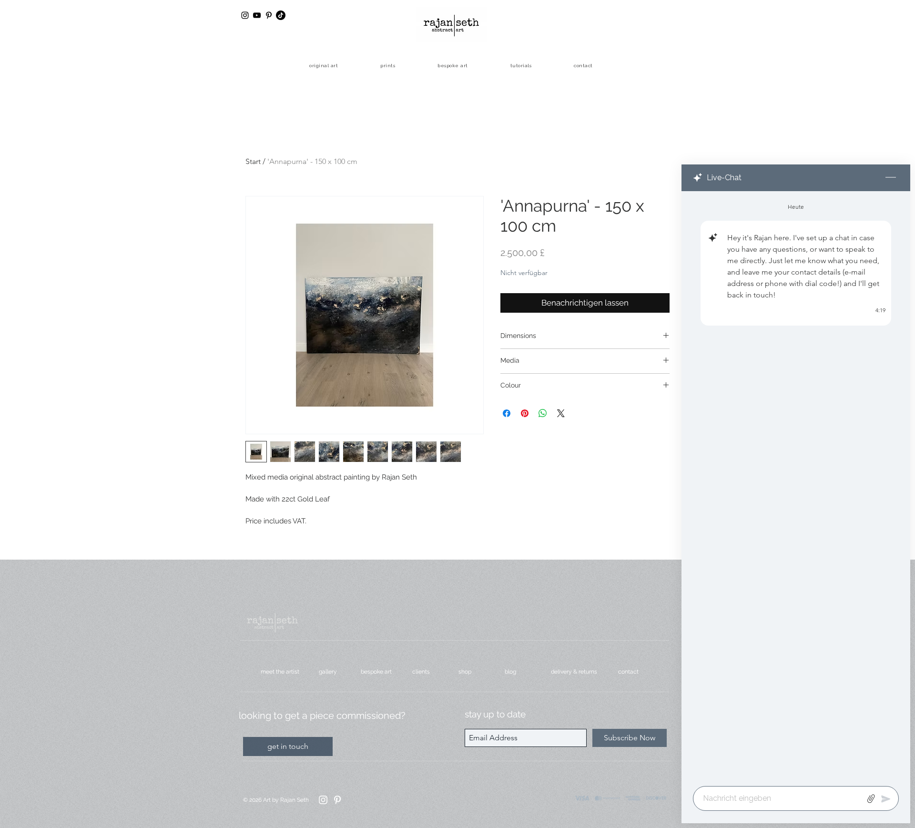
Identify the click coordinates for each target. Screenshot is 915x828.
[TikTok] (280, 15)
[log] (795, 485)
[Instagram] (323, 800)
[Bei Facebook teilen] (506, 413)
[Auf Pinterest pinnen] (524, 413)
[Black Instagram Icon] (245, 15)
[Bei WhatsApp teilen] (543, 413)
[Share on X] (561, 413)
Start (253, 161)
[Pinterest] (337, 800)
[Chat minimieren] (890, 177)
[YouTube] (257, 15)
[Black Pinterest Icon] (269, 15)
